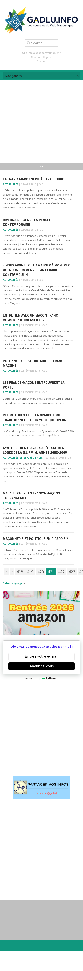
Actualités (10, 184)
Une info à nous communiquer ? (41, 52)
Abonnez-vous (42, 666)
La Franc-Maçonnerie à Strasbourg (33, 179)
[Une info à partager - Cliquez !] (41, 787)
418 (20, 571)
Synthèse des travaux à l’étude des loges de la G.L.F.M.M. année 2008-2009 (35, 450)
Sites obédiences (31, 457)
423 (72, 571)
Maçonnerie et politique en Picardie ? (35, 538)
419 (30, 571)
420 (40, 571)
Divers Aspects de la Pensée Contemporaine (27, 222)
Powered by (32, 678)
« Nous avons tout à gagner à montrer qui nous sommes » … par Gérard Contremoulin (36, 270)
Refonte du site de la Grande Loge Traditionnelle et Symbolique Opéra (34, 417)
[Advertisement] (41, 121)
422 (61, 571)
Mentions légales (41, 57)
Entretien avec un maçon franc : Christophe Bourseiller (31, 317)
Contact (41, 61)
